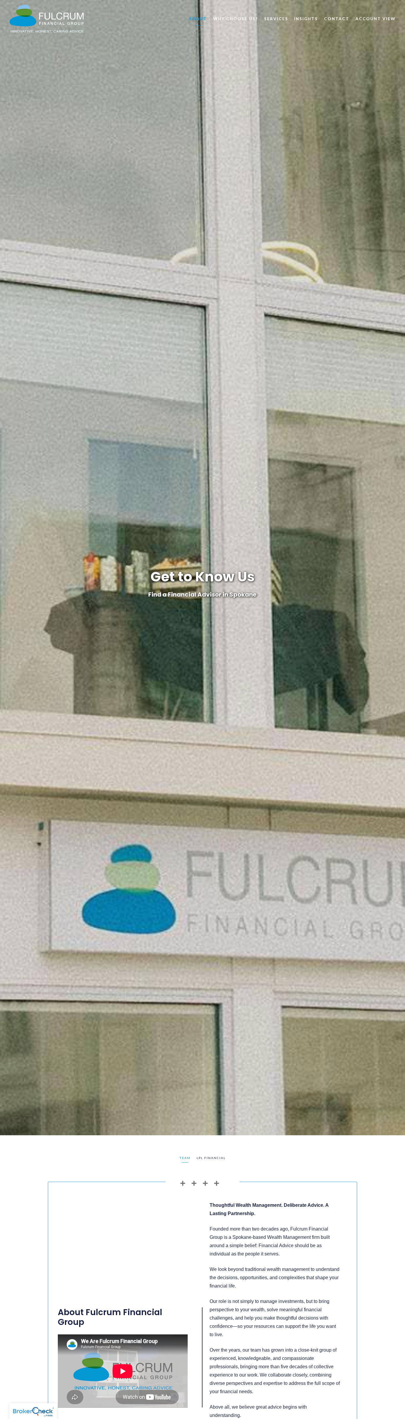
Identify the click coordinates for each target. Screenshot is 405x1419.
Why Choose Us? (235, 18)
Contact (336, 18)
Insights (306, 18)
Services (276, 18)
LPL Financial (211, 1158)
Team (185, 1158)
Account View (375, 18)
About (198, 18)
